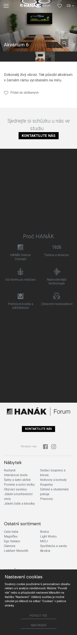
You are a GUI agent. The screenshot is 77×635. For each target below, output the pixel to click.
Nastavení (38, 625)
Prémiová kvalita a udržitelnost (20, 306)
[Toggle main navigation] (6, 6)
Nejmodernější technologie (56, 281)
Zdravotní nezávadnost (56, 304)
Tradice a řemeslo (56, 255)
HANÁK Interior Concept (20, 257)
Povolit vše (38, 615)
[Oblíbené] (59, 5)
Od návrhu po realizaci (20, 279)
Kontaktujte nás (38, 135)
